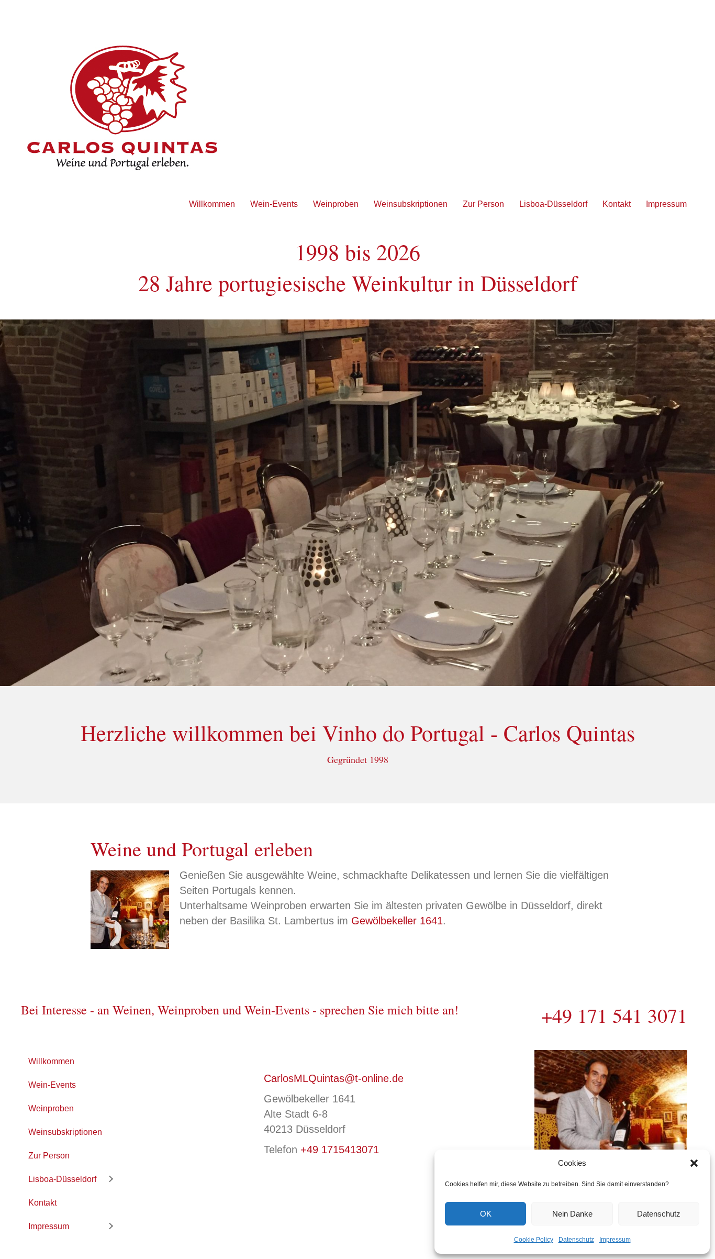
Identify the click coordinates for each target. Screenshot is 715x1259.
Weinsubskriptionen (411, 204)
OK (485, 1213)
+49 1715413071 (339, 1149)
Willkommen (212, 204)
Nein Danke (572, 1213)
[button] (694, 1163)
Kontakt (616, 204)
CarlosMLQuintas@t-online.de (334, 1078)
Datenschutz (658, 1213)
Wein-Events (274, 204)
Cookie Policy (533, 1239)
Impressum (615, 1239)
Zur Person (483, 204)
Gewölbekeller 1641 (397, 920)
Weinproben (336, 204)
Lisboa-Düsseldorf (553, 204)
